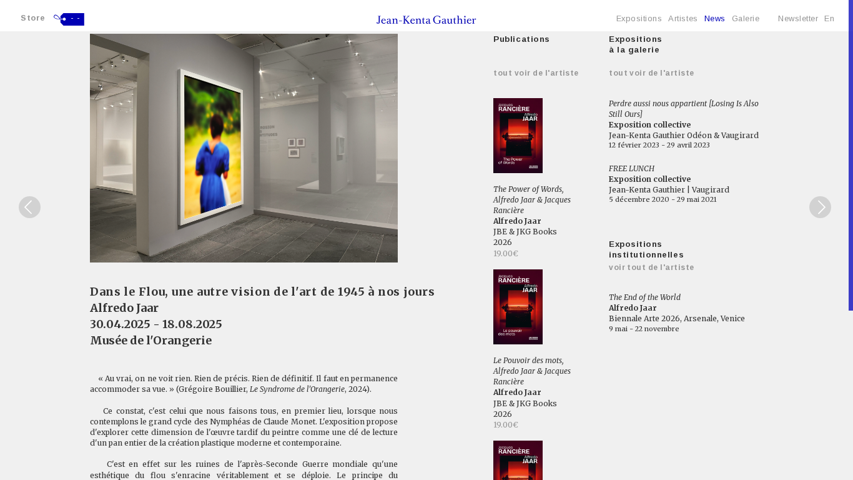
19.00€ (505, 253)
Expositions (639, 18)
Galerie (746, 18)
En (829, 18)
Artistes (683, 18)
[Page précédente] (30, 207)
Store (33, 17)
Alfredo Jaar (124, 308)
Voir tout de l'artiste (651, 267)
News (715, 18)
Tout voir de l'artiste (536, 73)
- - (76, 18)
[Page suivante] (820, 207)
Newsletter (798, 18)
